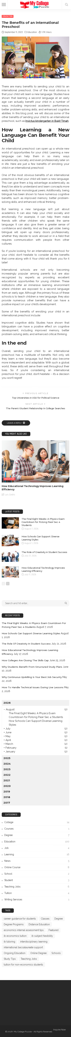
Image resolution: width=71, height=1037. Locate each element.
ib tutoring (9, 941)
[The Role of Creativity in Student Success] (10, 556)
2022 (7, 774)
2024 (7, 763)
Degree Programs (14, 924)
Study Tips (10, 958)
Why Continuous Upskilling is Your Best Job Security (32, 677)
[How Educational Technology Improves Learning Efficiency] (35, 461)
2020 (7, 786)
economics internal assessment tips (24, 930)
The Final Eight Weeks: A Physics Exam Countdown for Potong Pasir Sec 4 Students (43, 522)
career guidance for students (20, 918)
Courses (36, 828)
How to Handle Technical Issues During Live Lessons (32, 687)
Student (36, 880)
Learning (36, 854)
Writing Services (36, 899)
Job (36, 848)
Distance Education (39, 924)
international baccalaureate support (23, 947)
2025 (6, 758)
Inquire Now (59, 1029)
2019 (6, 791)
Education (8, 16)
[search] (66, 4)
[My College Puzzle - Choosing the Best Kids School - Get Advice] (35, 4)
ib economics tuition (15, 935)
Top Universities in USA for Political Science (35, 397)
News (36, 860)
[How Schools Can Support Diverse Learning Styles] (10, 540)
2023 (7, 769)
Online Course (36, 867)
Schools (56, 953)
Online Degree (38, 953)
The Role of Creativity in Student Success (44, 552)
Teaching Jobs (36, 886)
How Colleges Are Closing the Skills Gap (25, 660)
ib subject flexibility (42, 935)
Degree (36, 835)
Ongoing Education (14, 953)
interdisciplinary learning (33, 941)
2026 (7, 702)
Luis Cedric (10, 494)
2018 (6, 797)
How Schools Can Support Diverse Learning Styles (31, 633)
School (36, 873)
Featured (53, 930)
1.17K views (47, 32)
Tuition (36, 893)
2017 (6, 802)
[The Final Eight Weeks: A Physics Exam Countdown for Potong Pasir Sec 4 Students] (10, 523)
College (36, 822)
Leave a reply (14, 423)
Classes (45, 918)
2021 (6, 780)
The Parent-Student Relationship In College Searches (35, 408)
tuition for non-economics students (23, 964)
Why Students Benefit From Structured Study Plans (32, 666)
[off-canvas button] (4, 4)
